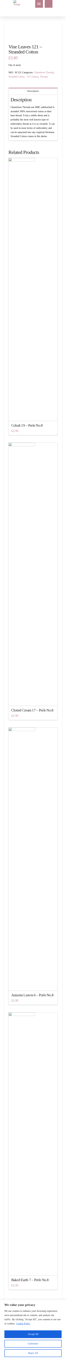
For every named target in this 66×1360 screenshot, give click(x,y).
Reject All (33, 1353)
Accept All (33, 1334)
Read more (33, 984)
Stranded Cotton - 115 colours (23, 76)
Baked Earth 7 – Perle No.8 (30, 1280)
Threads (44, 76)
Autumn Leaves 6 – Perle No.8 (32, 995)
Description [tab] (33, 91)
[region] (33, 1330)
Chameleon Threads (44, 72)
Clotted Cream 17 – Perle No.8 (32, 710)
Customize (33, 1343)
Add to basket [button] (33, 415)
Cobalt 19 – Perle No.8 (27, 425)
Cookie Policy (23, 1323)
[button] (39, 4)
